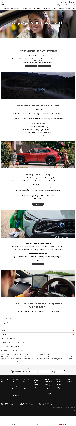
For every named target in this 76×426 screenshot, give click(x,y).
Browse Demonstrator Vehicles (48, 386)
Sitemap (53, 407)
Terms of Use (62, 407)
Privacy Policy (58, 407)
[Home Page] (2, 3)
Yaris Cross (14, 381)
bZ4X (13, 388)
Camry (2, 386)
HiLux (24, 381)
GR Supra (36, 384)
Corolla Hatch (4, 383)
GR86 (35, 382)
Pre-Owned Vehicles (15, 8)
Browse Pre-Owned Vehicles (49, 382)
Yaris (2, 381)
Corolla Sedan (4, 384)
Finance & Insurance (48, 8)
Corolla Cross (15, 383)
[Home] (1, 8)
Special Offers (24, 8)
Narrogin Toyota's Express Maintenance (60, 388)
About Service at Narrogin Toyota (59, 385)
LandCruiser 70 (26, 383)
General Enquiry (70, 383)
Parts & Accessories (38, 8)
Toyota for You (61, 8)
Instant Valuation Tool (48, 389)
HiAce (24, 384)
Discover (68, 8)
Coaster (24, 388)
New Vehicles (6, 8)
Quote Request (48, 391)
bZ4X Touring (15, 390)
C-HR (13, 384)
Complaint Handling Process (70, 407)
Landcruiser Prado (15, 395)
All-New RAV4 (15, 386)
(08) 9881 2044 (6, 405)
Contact (73, 8)
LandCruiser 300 (15, 397)
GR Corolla (36, 385)
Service (30, 8)
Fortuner (14, 393)
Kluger (13, 391)
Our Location (69, 381)
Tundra (24, 386)
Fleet (55, 8)
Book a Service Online (58, 382)
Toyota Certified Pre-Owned (48, 394)
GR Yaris (35, 387)
